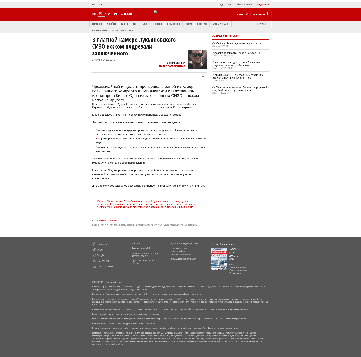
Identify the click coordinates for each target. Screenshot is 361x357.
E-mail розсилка (105, 266)
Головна (97, 24)
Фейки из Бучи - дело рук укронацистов (238, 43)
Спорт (188, 24)
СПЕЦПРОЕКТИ (262, 4)
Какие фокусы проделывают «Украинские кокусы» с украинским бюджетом (236, 64)
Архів (231, 264)
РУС (94, 4)
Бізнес (146, 24)
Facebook (102, 244)
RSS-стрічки (103, 261)
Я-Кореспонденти (100, 30)
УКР (100, 4)
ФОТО (230, 4)
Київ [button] (94, 14)
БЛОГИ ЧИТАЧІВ (220, 24)
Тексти (114, 30)
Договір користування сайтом (185, 244)
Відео (131, 30)
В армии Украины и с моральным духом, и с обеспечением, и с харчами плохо (237, 76)
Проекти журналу (237, 267)
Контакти (136, 243)
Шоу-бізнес (173, 24)
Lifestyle (202, 24)
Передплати (235, 273)
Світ (135, 24)
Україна (111, 24)
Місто (124, 24)
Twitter (100, 249)
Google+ (101, 255)
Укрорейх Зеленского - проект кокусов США (237, 52)
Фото (123, 30)
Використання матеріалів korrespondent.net (145, 254)
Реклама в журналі (238, 270)
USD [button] (116, 13)
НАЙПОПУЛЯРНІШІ (244, 4)
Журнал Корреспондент (223, 244)
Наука (158, 24)
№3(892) (234, 249)
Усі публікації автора (224, 36)
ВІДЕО (222, 4)
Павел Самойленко (172, 66)
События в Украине (108, 220)
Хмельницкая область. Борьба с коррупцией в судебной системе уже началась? (240, 89)
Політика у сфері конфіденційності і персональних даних (181, 251)
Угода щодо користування (183, 259)
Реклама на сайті (141, 248)
